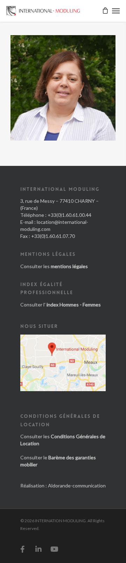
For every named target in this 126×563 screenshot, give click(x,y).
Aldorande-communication (77, 485)
